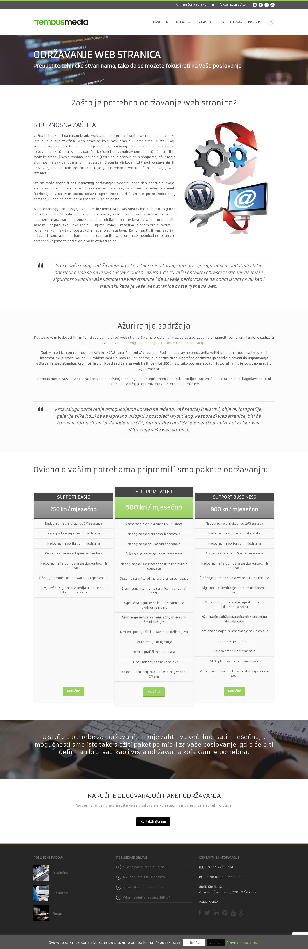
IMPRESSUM (208, 902)
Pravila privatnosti (243, 942)
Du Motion (60, 873)
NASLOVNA (161, 22)
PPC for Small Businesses (144, 877)
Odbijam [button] (216, 943)
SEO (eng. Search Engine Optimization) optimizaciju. (163, 343)
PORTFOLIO (203, 22)
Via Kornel (60, 893)
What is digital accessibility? (146, 897)
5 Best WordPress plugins (144, 867)
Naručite (73, 691)
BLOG (220, 22)
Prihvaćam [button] (193, 943)
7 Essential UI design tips (143, 887)
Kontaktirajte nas (153, 822)
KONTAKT (255, 22)
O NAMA (236, 22)
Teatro (57, 913)
